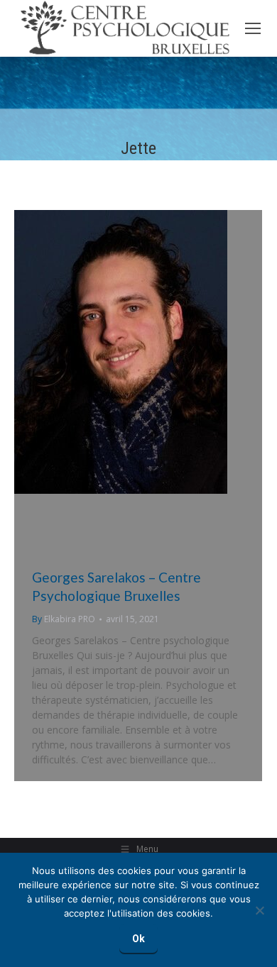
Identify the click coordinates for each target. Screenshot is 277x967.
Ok (138, 938)
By (63, 619)
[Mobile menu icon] (253, 28)
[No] (259, 910)
